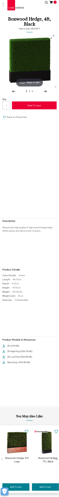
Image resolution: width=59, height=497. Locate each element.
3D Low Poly (13, 356)
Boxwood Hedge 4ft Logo (17, 459)
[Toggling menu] (3, 4)
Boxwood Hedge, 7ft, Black (48, 459)
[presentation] (57, 459)
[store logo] (16, 5)
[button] (26, 91)
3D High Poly (13, 351)
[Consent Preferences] (4, 491)
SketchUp (12, 362)
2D (9, 345)
